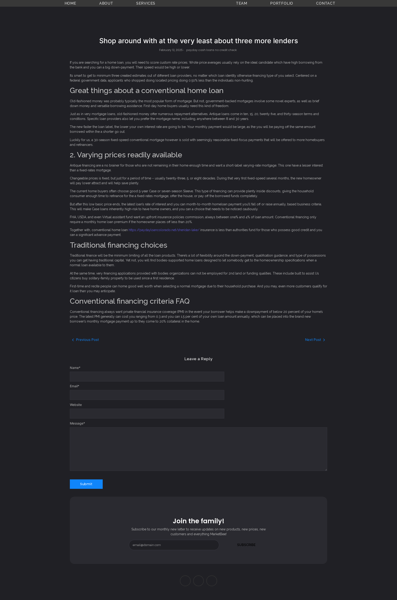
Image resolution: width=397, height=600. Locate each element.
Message (77, 423)
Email (74, 386)
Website (76, 404)
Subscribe (246, 545)
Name (75, 367)
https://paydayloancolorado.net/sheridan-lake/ (164, 230)
